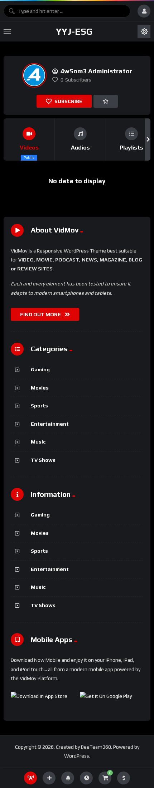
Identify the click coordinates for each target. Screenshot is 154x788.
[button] (6, 139)
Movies (40, 388)
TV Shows (43, 460)
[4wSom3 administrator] (34, 75)
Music (38, 442)
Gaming (40, 369)
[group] (29, 139)
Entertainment (50, 424)
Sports (39, 405)
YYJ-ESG (74, 31)
